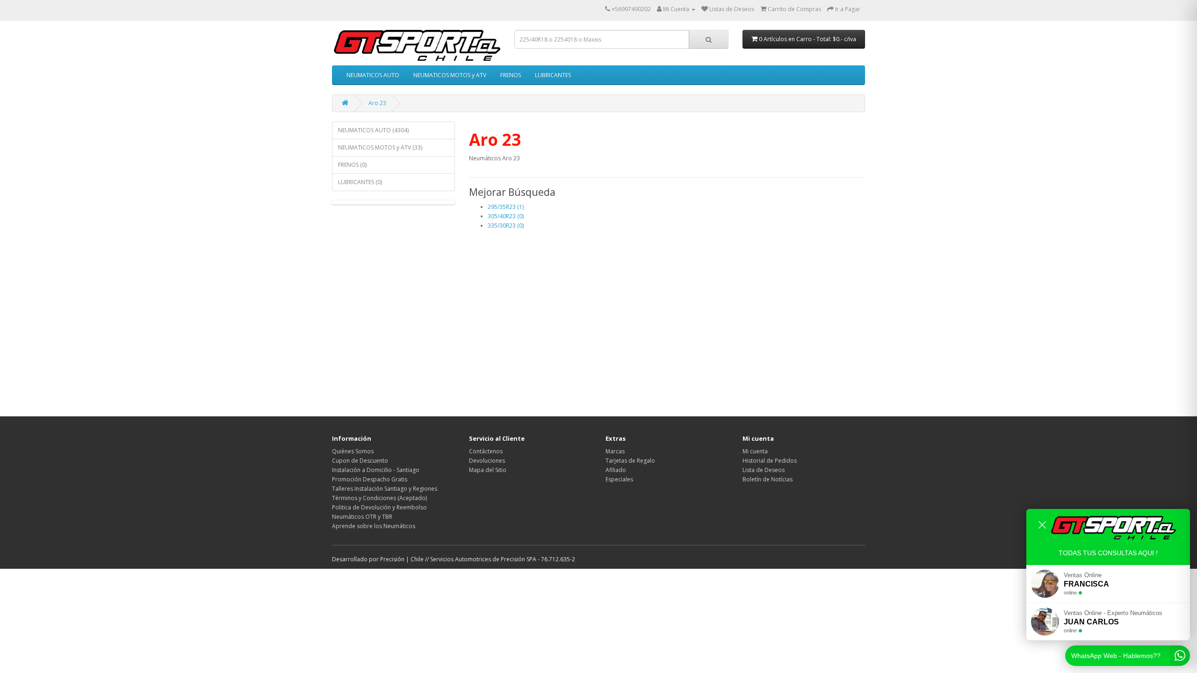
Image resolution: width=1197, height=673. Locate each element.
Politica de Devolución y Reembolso (379, 507)
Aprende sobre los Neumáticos (373, 526)
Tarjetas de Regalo (630, 461)
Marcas (615, 451)
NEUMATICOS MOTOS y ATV (449, 75)
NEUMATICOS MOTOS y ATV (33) (380, 147)
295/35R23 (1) (506, 207)
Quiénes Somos (353, 451)
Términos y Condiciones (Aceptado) (379, 498)
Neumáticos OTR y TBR (362, 517)
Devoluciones (487, 461)
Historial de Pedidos (770, 461)
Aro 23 (377, 103)
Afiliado (616, 470)
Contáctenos (486, 451)
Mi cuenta (755, 451)
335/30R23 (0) (506, 225)
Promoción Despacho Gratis (369, 479)
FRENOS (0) (352, 165)
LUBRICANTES (553, 75)
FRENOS (510, 75)
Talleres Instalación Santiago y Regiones (384, 489)
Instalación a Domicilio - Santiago (375, 470)
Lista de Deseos (764, 470)
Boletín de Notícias (768, 479)
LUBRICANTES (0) (360, 182)
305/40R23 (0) (506, 216)
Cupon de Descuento (360, 461)
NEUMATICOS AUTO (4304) (373, 130)
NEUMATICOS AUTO (372, 75)
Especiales (619, 479)
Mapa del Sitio (487, 470)
